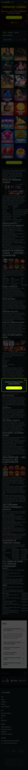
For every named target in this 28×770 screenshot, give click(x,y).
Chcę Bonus (14, 388)
